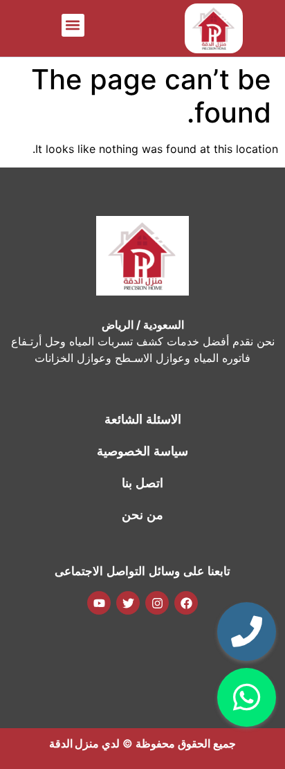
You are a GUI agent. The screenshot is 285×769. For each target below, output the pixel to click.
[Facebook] (186, 603)
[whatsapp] (246, 697)
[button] (73, 25)
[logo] (214, 28)
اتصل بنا (142, 483)
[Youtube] (99, 603)
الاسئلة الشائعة (142, 419)
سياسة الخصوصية (142, 451)
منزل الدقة (74, 743)
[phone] (246, 631)
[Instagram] (157, 603)
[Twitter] (128, 603)
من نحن (142, 515)
